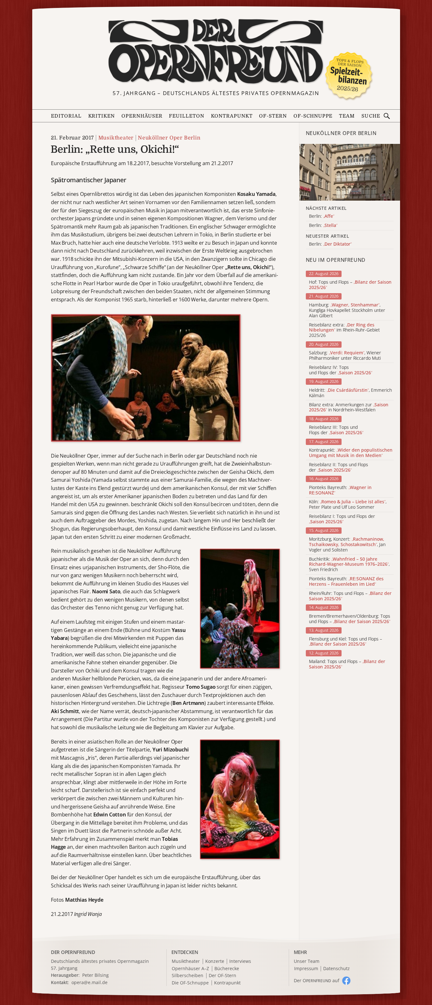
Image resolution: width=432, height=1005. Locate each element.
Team (347, 116)
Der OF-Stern (222, 975)
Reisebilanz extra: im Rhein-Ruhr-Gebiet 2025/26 (344, 330)
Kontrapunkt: (350, 453)
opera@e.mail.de (89, 982)
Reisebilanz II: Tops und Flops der (338, 467)
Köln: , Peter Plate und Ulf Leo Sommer (347, 504)
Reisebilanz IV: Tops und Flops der (340, 370)
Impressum (306, 968)
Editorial (66, 116)
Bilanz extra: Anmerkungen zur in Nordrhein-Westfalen (348, 407)
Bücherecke (226, 968)
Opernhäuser (142, 116)
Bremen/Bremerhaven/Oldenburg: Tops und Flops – (349, 619)
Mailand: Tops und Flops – (347, 664)
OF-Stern (273, 116)
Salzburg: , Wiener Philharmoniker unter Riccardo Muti (345, 355)
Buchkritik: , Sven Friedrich (349, 564)
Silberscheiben (187, 975)
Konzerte (214, 961)
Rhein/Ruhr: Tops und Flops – (350, 596)
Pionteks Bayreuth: (340, 490)
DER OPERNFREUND (73, 952)
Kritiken (101, 116)
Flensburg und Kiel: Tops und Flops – (345, 641)
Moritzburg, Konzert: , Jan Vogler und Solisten (347, 544)
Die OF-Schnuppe (190, 983)
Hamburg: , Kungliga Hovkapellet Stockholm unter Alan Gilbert (347, 310)
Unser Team (306, 961)
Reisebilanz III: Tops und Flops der (336, 430)
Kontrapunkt (232, 116)
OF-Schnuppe (313, 116)
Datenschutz (336, 968)
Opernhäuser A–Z (190, 968)
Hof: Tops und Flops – (350, 285)
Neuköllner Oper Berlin (169, 138)
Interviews (240, 961)
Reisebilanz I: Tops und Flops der (342, 519)
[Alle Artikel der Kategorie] (350, 172)
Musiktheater (115, 138)
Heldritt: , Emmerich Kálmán (350, 393)
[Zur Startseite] (216, 51)
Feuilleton (186, 116)
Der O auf (316, 980)
